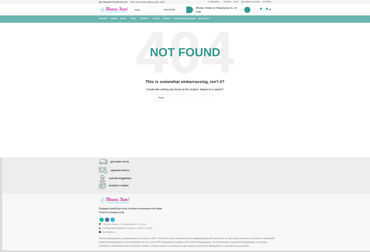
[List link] (187, 224)
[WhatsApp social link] (101, 220)
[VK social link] (107, 220)
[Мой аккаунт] (247, 10)
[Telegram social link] (112, 220)
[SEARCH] (189, 10)
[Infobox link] (114, 161)
